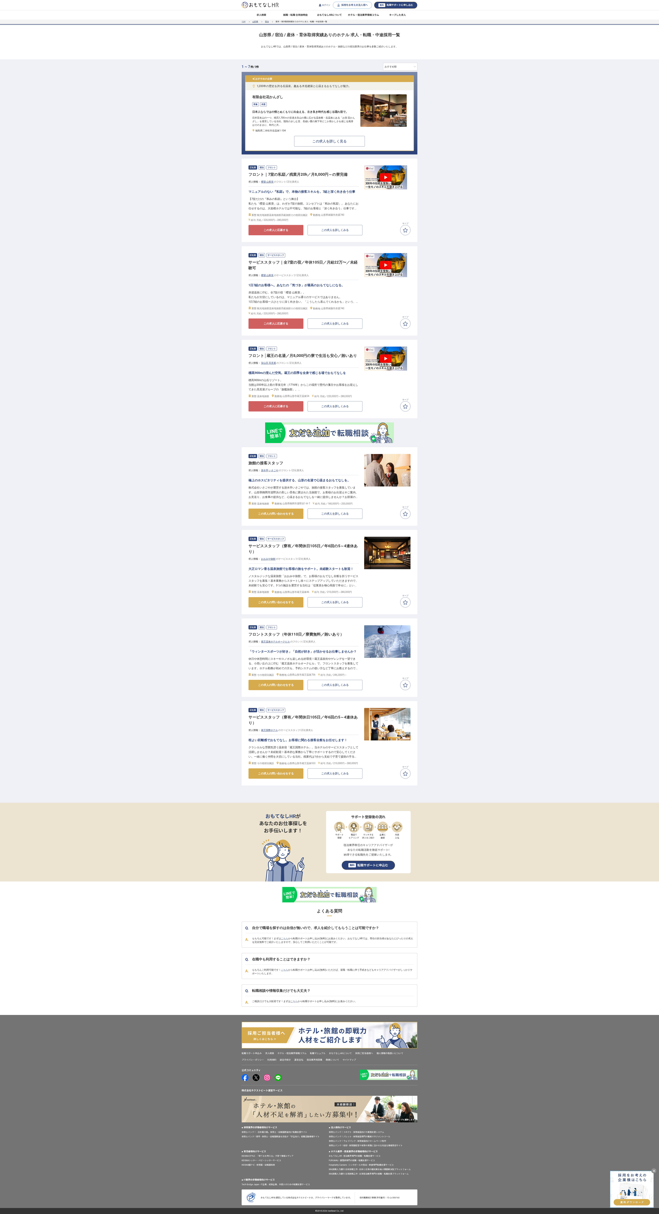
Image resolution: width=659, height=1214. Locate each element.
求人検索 (261, 15)
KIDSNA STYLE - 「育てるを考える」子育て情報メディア (267, 1156)
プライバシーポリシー (253, 1060)
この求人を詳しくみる (335, 230)
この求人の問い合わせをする (276, 513)
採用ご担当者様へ (364, 1053)
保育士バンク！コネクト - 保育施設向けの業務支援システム (356, 1132)
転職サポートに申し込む (396, 5)
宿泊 (267, 22)
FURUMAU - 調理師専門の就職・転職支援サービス (352, 1160)
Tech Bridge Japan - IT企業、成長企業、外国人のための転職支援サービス (276, 1184)
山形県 (255, 22)
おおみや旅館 (268, 558)
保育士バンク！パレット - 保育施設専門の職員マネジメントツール (359, 1136)
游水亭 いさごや (269, 470)
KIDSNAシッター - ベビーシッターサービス (261, 1160)
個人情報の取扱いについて (390, 1053)
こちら (284, 938)
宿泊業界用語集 (314, 1060)
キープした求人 (397, 15)
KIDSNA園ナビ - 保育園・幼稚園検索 (258, 1165)
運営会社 (298, 1060)
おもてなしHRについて (329, 15)
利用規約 (271, 1060)
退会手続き (285, 1060)
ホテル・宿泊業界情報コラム (363, 15)
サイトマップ (349, 1060)
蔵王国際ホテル (269, 730)
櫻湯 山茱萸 (267, 181)
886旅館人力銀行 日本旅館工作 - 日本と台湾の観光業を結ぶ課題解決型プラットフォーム (370, 1169)
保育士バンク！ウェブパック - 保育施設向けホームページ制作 (357, 1141)
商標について (332, 1060)
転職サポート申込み (252, 1053)
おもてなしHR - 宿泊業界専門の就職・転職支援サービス (354, 1156)
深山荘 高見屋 (268, 363)
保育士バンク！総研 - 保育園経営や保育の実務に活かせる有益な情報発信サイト (366, 1145)
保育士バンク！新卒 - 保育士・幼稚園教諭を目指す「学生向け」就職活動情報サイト (281, 1136)
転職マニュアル (318, 1053)
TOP (244, 22)
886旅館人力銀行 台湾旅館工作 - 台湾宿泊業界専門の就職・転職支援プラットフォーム (369, 1174)
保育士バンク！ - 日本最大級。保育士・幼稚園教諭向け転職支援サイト (274, 1132)
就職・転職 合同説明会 (295, 15)
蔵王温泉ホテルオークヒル (275, 641)
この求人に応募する (276, 230)
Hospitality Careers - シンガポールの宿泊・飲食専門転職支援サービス (361, 1165)
